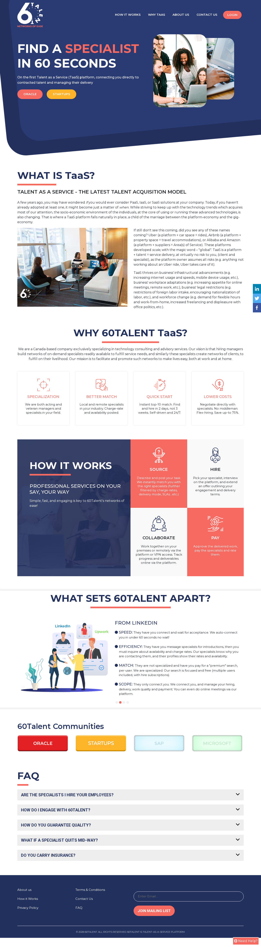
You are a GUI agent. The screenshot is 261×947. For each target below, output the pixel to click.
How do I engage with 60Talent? (55, 810)
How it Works (128, 15)
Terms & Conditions (90, 890)
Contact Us (207, 15)
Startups (61, 94)
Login (232, 15)
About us (24, 890)
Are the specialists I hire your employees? (67, 794)
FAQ (78, 908)
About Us (181, 15)
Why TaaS (156, 15)
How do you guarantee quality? (56, 825)
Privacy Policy (27, 908)
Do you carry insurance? (48, 855)
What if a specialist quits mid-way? (59, 840)
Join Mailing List (154, 911)
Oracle (29, 94)
